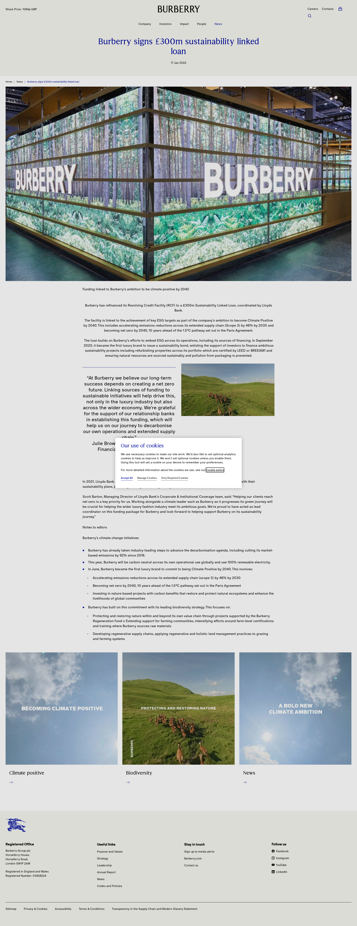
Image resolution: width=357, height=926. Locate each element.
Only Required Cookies (174, 478)
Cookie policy (215, 470)
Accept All (127, 478)
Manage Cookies (147, 478)
